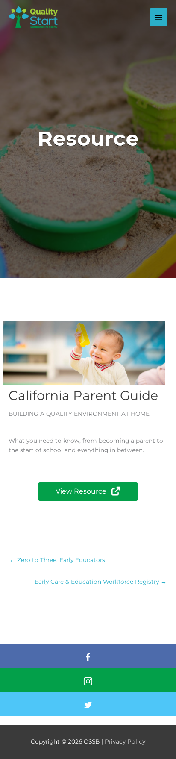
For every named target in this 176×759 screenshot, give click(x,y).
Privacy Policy (125, 741)
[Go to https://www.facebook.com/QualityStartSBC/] (88, 658)
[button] (88, 491)
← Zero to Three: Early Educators (57, 559)
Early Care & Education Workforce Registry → (101, 581)
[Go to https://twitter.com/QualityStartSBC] (88, 706)
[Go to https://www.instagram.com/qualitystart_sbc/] (88, 682)
